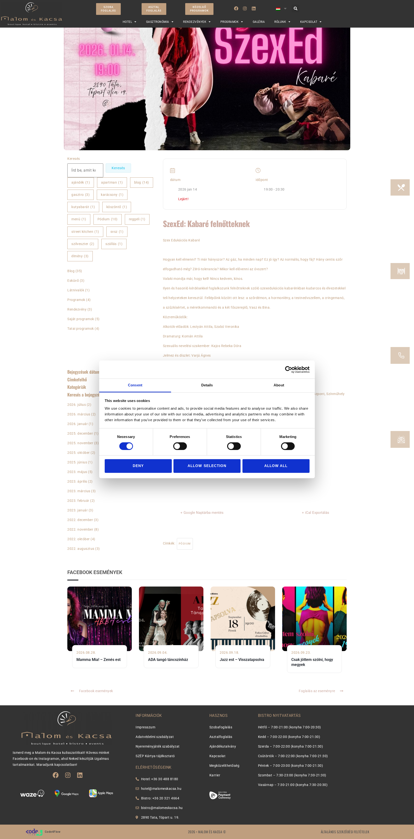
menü (78, 219)
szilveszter (82, 244)
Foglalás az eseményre (317, 691)
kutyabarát (83, 207)
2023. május (77, 472)
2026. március (78, 414)
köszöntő (116, 207)
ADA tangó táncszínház (168, 659)
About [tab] (279, 385)
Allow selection (207, 466)
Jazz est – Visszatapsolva (242, 659)
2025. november (80, 443)
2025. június (77, 462)
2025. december (80, 433)
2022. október (78, 539)
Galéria (259, 22)
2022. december (80, 520)
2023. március (78, 491)
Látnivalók (75, 290)
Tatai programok (80, 328)
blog (141, 182)
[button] (295, 8)
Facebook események (96, 691)
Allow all (276, 466)
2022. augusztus (80, 549)
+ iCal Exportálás (315, 512)
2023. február (78, 501)
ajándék (80, 182)
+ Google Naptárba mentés (202, 512)
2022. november (80, 529)
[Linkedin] (253, 8)
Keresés (73, 159)
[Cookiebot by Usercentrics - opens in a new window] (289, 369)
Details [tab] (207, 385)
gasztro (80, 195)
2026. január (77, 424)
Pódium (108, 219)
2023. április (77, 481)
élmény (80, 256)
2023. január (77, 510)
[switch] (180, 446)
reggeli (137, 219)
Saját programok (80, 319)
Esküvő (73, 280)
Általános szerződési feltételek (345, 831)
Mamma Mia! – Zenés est (98, 659)
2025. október (78, 453)
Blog (71, 271)
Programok (76, 300)
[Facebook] (236, 8)
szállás (113, 244)
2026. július (76, 405)
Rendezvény (76, 309)
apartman (112, 182)
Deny (138, 466)
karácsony (112, 195)
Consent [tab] (135, 385)
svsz (117, 232)
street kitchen (85, 232)
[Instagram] (245, 8)
